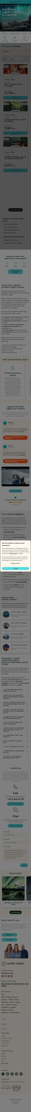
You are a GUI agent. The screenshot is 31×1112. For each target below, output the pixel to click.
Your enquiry (7, 846)
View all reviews (15, 491)
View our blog (15, 912)
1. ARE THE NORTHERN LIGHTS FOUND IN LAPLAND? (12, 690)
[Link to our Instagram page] (6, 976)
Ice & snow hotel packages (11, 224)
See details (5, 1063)
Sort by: (5, 59)
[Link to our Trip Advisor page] (16, 1088)
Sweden (10, 1010)
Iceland (11, 1002)
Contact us (9, 935)
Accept (15, 568)
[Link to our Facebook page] (3, 976)
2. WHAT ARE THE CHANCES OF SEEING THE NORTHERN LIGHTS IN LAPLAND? (14, 696)
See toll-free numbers (15, 804)
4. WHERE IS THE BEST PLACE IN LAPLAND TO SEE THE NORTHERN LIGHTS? (13, 711)
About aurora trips (15, 33)
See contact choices (15, 271)
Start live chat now (15, 826)
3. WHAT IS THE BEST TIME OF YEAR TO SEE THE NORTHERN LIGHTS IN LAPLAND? (14, 704)
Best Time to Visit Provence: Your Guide (15, 984)
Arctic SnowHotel (21, 582)
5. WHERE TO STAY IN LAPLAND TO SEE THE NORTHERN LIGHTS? (13, 717)
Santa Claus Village (19, 537)
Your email (6, 839)
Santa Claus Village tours (11, 227)
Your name (6, 832)
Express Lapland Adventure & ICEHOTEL (14, 437)
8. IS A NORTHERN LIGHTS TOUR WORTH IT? (13, 736)
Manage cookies (15, 563)
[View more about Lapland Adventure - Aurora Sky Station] (15, 113)
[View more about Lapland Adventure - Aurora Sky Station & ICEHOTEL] (15, 149)
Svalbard (4, 1010)
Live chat (9, 940)
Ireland (17, 1002)
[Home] (15, 2)
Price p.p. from (8, 90)
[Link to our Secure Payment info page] (6, 1087)
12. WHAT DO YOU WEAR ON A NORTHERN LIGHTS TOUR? (12, 757)
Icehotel (16, 585)
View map (16, 98)
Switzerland (5, 1012)
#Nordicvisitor (7, 973)
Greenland (5, 1002)
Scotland (13, 1007)
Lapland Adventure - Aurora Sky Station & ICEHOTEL (15, 461)
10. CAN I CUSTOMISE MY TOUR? (13, 747)
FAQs (20, 685)
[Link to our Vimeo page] (9, 976)
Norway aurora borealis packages (13, 243)
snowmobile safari (9, 532)
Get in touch (5, 1082)
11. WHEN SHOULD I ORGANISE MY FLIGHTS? (14, 751)
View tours (4, 33)
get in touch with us (14, 679)
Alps (3, 994)
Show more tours (15, 210)
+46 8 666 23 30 (15, 799)
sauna (20, 572)
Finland (11, 999)
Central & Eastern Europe (9, 997)
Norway (14, 1005)
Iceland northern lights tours (11, 240)
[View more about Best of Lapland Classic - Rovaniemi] (15, 76)
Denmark (4, 999)
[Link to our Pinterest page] (12, 976)
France (17, 999)
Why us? (24, 33)
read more (21, 431)
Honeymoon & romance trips (11, 230)
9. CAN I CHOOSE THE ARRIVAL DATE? (12, 741)
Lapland (6, 5)
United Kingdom (15, 1012)
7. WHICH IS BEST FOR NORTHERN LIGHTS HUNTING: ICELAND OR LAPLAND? (13, 729)
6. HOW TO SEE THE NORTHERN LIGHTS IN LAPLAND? (13, 723)
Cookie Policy (13, 553)
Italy (3, 1005)
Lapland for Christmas (10, 232)
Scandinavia (5, 1007)
